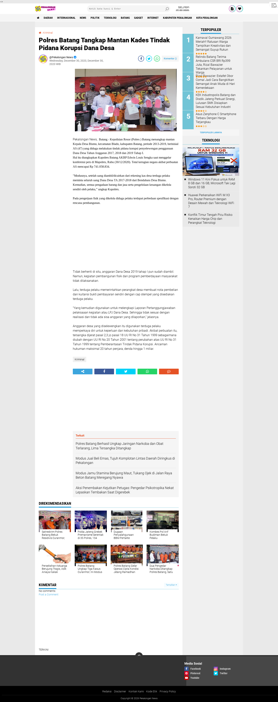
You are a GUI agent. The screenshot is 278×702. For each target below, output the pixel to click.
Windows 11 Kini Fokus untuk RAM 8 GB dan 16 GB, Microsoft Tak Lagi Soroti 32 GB (211, 183)
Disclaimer (120, 691)
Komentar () (170, 58)
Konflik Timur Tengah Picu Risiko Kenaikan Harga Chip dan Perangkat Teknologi (210, 218)
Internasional (66, 17)
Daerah (48, 17)
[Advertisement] (54, 125)
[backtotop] (139, 656)
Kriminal (48, 32)
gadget (138, 17)
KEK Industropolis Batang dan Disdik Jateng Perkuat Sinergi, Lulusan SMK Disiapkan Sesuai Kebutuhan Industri (216, 100)
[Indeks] (232, 9)
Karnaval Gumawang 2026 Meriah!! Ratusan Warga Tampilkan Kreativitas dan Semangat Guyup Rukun (213, 43)
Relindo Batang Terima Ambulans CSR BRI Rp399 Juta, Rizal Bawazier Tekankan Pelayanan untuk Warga (214, 64)
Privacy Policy (168, 691)
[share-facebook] (141, 59)
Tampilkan (171, 585)
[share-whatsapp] (157, 59)
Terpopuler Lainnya (211, 132)
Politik (95, 17)
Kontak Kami (136, 691)
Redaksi (107, 691)
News (83, 17)
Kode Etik (151, 691)
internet (153, 17)
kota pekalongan (207, 17)
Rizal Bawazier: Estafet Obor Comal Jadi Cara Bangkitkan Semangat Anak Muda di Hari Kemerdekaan (215, 81)
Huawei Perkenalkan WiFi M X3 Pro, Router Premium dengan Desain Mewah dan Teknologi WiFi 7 (211, 201)
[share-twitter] (149, 59)
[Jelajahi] (273, 5)
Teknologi (110, 17)
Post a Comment (48, 594)
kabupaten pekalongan (177, 17)
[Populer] (240, 9)
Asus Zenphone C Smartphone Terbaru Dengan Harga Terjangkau (216, 118)
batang (125, 17)
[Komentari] (169, 371)
